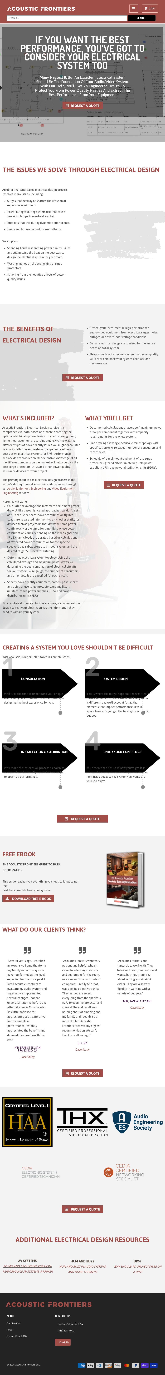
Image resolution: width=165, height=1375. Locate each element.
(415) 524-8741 (65, 1330)
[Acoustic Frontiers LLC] (41, 9)
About (10, 1329)
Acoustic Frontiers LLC (27, 1364)
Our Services (13, 1323)
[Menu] (133, 9)
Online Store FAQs (17, 1336)
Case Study (27, 1057)
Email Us (64, 1342)
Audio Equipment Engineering (26, 488)
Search (142, 18)
